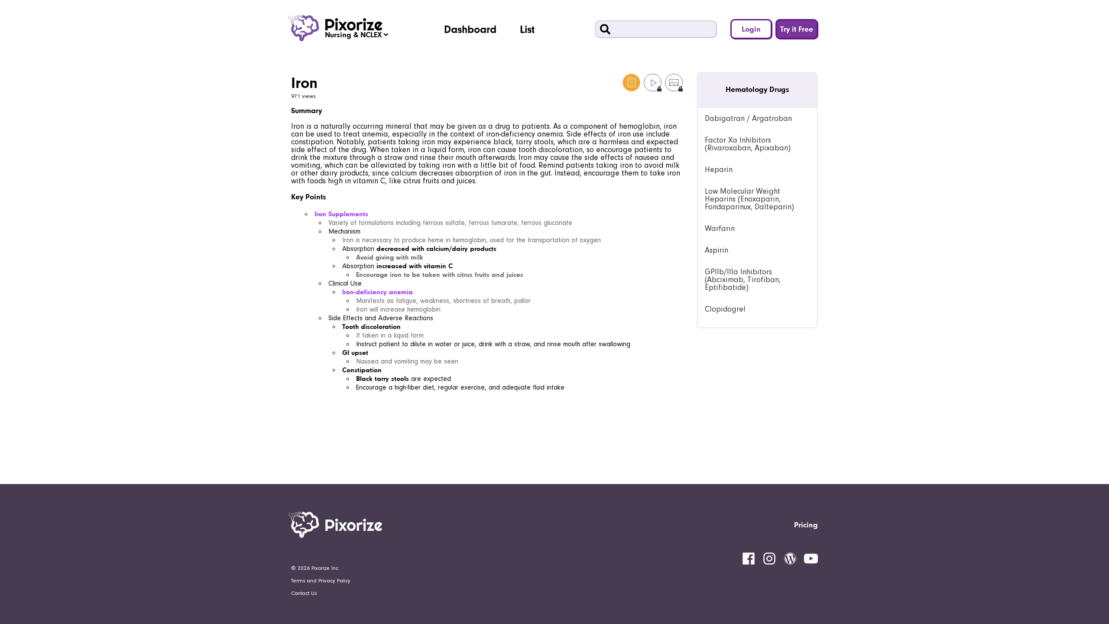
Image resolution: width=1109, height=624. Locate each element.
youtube (811, 559)
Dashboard (470, 29)
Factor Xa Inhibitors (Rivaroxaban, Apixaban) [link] (748, 144)
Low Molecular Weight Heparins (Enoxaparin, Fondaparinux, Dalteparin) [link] (749, 199)
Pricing (806, 524)
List (527, 29)
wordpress (790, 559)
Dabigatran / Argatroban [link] (748, 118)
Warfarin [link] (720, 228)
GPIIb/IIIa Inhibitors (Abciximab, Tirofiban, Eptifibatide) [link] (743, 279)
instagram (769, 559)
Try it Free (796, 28)
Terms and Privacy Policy (320, 581)
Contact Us (304, 593)
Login (751, 28)
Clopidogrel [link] (725, 309)
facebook (749, 559)
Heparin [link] (719, 169)
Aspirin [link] (716, 250)
